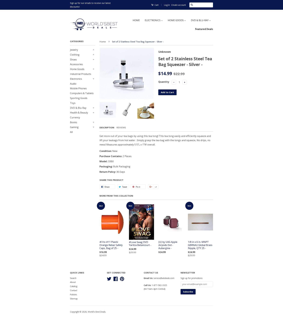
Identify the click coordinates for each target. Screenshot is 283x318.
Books (73, 122)
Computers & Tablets (82, 93)
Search (73, 278)
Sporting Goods (78, 98)
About (73, 282)
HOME (136, 20)
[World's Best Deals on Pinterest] (122, 278)
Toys (72, 103)
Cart (156, 5)
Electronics (76, 78)
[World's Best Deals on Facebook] (115, 278)
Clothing (74, 54)
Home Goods (77, 69)
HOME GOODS (176, 20)
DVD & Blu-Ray (78, 107)
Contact (73, 290)
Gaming (74, 127)
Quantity (163, 81)
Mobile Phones (78, 88)
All (71, 132)
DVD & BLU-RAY (200, 20)
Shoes (73, 59)
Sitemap (74, 298)
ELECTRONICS (153, 20)
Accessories (76, 64)
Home (102, 41)
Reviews (121, 127)
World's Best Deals (97, 311)
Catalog (73, 286)
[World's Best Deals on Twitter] (109, 278)
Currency (75, 117)
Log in (167, 5)
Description (106, 127)
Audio (73, 83)
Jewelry (74, 49)
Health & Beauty (79, 112)
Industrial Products (80, 74)
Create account (178, 5)
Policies (73, 294)
